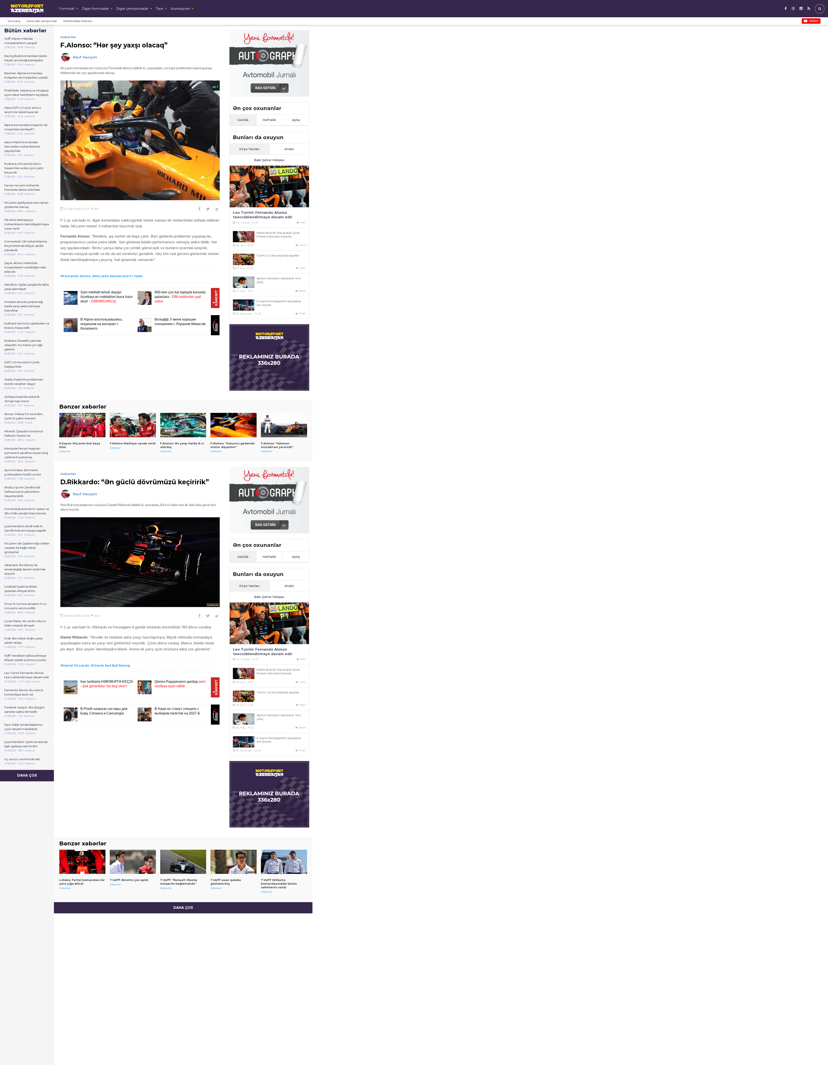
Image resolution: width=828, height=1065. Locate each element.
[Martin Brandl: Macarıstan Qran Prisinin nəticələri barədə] (243, 236)
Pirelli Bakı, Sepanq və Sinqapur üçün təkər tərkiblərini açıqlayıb (26, 92)
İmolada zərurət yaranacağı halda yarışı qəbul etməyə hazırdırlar (23, 306)
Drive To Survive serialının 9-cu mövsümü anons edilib (25, 606)
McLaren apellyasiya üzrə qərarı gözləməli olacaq (26, 205)
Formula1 (67, 8)
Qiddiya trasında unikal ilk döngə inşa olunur (22, 399)
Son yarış (14, 21)
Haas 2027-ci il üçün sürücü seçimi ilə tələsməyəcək (22, 110)
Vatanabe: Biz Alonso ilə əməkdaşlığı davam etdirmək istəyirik (25, 569)
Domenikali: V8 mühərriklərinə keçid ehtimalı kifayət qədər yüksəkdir (25, 246)
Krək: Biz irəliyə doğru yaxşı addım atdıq (23, 640)
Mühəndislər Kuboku (77, 21)
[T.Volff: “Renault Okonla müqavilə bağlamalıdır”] (183, 862)
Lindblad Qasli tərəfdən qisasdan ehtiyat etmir (20, 589)
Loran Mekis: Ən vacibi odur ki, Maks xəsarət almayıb (25, 623)
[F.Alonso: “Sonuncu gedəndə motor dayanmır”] (233, 425)
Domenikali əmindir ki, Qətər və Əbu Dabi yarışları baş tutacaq (26, 511)
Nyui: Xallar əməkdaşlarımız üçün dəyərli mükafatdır (23, 727)
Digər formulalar (95, 8)
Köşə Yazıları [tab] (249, 149)
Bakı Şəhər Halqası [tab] (269, 160)
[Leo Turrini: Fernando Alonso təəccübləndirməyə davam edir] (269, 186)
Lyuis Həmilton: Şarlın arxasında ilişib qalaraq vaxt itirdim (25, 744)
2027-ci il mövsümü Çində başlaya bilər (21, 364)
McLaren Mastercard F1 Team (119, 276)
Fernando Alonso (77, 276)
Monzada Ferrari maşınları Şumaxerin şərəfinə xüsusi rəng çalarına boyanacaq (26, 453)
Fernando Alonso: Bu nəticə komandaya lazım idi (23, 692)
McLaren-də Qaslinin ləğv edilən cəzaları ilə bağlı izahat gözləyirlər (26, 548)
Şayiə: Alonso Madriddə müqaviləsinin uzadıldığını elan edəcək (25, 267)
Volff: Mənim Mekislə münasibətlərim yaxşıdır (20, 41)
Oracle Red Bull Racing (111, 665)
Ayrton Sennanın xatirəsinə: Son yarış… (279, 280)
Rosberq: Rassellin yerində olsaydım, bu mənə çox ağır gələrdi (23, 345)
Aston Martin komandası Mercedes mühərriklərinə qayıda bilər (22, 146)
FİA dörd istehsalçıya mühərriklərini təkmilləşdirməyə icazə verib (26, 224)
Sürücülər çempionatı (42, 21)
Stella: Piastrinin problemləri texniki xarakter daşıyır (23, 381)
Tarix (159, 8)
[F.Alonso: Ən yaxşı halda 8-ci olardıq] (183, 425)
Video (813, 21)
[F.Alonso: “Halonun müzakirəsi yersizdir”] (284, 425)
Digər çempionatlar (132, 8)
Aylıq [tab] (296, 120)
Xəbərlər (68, 37)
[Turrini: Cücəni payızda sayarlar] (243, 259)
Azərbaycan (180, 8)
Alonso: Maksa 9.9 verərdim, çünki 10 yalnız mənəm (23, 416)
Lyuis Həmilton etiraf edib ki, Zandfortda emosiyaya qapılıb (25, 528)
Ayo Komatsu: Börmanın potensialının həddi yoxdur (22, 472)
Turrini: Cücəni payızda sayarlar (278, 255)
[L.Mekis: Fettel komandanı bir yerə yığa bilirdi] (82, 862)
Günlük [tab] (243, 120)
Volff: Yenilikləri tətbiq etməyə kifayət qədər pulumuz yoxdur (25, 658)
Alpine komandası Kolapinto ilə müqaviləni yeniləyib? (25, 127)
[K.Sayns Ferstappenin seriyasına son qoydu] (243, 305)
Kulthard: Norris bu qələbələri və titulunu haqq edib (26, 325)
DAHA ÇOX (27, 775)
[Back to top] (815, 1052)
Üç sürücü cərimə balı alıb (22, 759)
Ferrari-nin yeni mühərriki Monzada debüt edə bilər (22, 187)
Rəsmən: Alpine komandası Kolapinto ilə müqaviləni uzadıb (26, 75)
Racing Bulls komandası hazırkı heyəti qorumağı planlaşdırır (25, 58)
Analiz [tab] (289, 149)
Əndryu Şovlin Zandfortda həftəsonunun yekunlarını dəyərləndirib (22, 492)
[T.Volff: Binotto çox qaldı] (133, 862)
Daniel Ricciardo (76, 665)
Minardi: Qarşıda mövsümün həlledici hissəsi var (23, 433)
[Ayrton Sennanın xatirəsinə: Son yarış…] (243, 282)
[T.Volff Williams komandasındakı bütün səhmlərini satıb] (284, 862)
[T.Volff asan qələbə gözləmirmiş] (233, 862)
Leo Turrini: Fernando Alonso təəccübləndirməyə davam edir (26, 675)
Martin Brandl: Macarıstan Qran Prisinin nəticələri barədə (278, 234)
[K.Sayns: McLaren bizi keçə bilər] (82, 425)
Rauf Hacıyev (85, 57)
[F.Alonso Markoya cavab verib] (133, 425)
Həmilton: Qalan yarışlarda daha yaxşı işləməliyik (26, 287)
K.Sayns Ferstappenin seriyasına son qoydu (279, 303)
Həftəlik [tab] (269, 120)
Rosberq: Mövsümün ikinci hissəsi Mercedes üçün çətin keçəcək (24, 168)
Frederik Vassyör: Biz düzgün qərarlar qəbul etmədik (24, 709)
